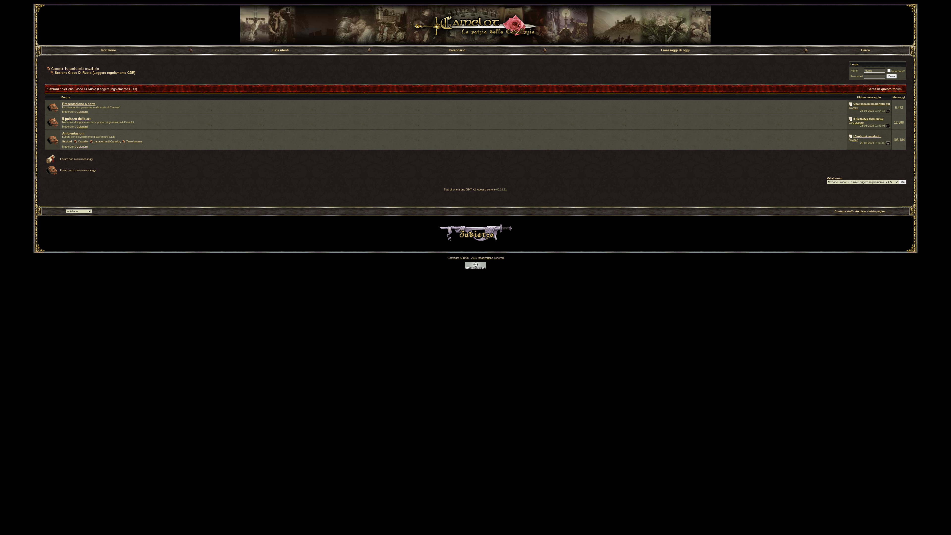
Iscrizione (108, 50)
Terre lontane (134, 141)
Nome (854, 70)
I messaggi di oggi (675, 50)
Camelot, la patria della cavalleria (75, 69)
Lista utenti (280, 50)
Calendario (457, 50)
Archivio (860, 211)
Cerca (865, 50)
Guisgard (82, 111)
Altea (855, 107)
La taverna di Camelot (107, 141)
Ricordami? (898, 71)
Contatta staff (844, 211)
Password (856, 76)
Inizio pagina (877, 211)
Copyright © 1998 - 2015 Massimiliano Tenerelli (476, 257)
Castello (83, 141)
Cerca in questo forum (885, 89)
